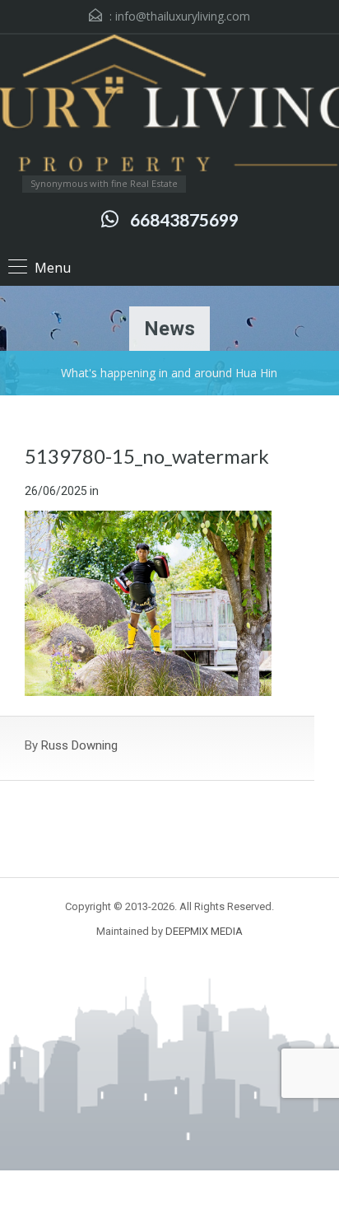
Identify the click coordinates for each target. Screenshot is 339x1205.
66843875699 (184, 219)
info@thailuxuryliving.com (182, 16)
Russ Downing (79, 745)
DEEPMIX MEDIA (204, 931)
